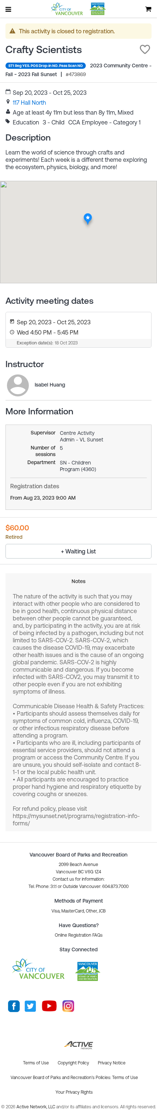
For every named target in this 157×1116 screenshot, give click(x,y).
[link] (29, 102)
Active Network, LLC (36, 1106)
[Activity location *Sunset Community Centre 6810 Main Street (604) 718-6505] (88, 215)
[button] (145, 49)
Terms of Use (125, 1077)
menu (9, 9)
